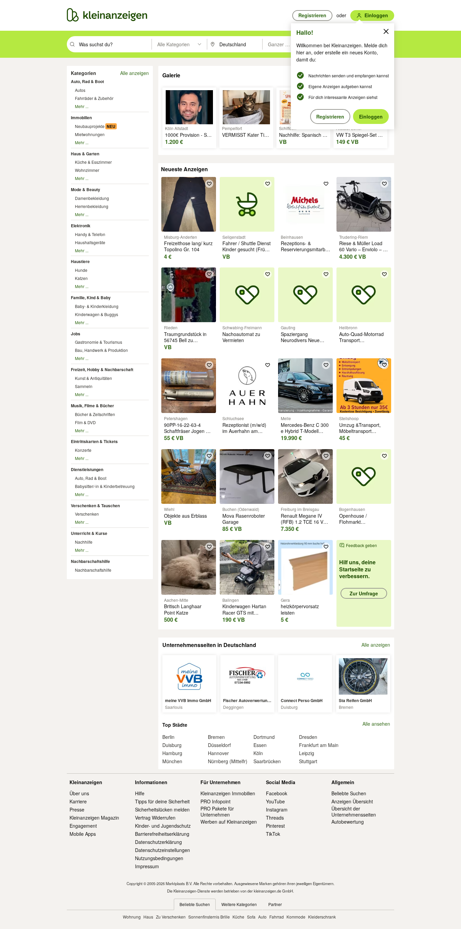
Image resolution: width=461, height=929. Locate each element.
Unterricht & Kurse (89, 533)
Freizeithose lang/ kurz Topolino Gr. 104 (188, 246)
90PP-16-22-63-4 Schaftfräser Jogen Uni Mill (188, 430)
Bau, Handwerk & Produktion (101, 350)
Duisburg (172, 745)
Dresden (308, 736)
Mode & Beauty (85, 189)
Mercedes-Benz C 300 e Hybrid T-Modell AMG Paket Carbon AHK (305, 434)
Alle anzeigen (134, 73)
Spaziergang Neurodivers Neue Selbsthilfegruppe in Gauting (302, 343)
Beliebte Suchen (348, 793)
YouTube (275, 801)
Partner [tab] (275, 904)
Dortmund (264, 736)
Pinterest (275, 825)
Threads (275, 817)
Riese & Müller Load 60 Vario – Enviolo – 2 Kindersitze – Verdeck (362, 249)
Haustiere (80, 261)
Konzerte (83, 450)
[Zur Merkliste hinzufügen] (209, 184)
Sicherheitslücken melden (162, 809)
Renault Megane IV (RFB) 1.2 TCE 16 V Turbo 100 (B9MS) (302, 521)
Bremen (216, 736)
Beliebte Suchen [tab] (195, 904)
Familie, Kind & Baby (91, 297)
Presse (77, 809)
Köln (258, 753)
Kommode (296, 917)
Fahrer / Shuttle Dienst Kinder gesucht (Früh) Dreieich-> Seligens (246, 249)
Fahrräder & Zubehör (94, 98)
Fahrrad (276, 917)
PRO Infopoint (215, 801)
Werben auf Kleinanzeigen (228, 821)
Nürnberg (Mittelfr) (227, 761)
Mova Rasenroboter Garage (243, 518)
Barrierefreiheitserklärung (162, 833)
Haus (148, 917)
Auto (262, 917)
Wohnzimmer (87, 170)
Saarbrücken (267, 761)
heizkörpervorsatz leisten (300, 609)
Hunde (81, 270)
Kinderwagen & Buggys (96, 314)
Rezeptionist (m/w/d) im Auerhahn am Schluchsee (244, 430)
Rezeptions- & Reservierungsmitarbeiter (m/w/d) (308, 249)
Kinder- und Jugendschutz (163, 825)
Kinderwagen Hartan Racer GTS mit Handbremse (244, 612)
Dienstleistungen (87, 469)
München (172, 761)
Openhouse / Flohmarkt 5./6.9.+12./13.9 (356, 521)
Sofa (251, 917)
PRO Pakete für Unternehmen (217, 811)
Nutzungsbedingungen (159, 858)
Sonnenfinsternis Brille (209, 917)
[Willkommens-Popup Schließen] (386, 31)
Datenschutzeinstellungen (162, 850)
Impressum (147, 866)
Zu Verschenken (171, 917)
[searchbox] (115, 44)
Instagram (277, 809)
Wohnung (132, 917)
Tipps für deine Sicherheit (162, 801)
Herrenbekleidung (91, 206)
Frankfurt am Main (318, 745)
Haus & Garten (85, 154)
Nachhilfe (83, 542)
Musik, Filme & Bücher (92, 406)
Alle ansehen (376, 724)
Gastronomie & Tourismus (98, 342)
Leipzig (306, 753)
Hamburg (172, 753)
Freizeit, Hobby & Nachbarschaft (102, 369)
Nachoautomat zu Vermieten (241, 337)
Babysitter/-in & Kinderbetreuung (105, 486)
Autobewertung (347, 821)
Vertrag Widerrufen (155, 817)
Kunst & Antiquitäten (93, 378)
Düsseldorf (219, 745)
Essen (260, 745)
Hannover (218, 753)
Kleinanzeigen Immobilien (227, 793)
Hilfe (139, 793)
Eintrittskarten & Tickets (94, 441)
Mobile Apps (83, 833)
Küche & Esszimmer (93, 162)
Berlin (168, 736)
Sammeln (83, 386)
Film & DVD (85, 422)
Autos (80, 90)
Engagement (83, 825)
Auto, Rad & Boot (87, 81)
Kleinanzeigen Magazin (94, 817)
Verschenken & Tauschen (95, 505)
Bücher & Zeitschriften (95, 414)
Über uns (79, 793)
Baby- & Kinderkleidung (96, 306)
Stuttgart (308, 761)
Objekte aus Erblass (185, 515)
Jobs (75, 334)
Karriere (78, 801)
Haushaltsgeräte (90, 242)
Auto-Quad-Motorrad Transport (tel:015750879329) (361, 340)
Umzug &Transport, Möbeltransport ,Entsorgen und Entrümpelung (360, 434)
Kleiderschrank (322, 917)
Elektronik (80, 226)
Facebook (276, 793)
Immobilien (81, 117)
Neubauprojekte (90, 126)
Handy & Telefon (90, 234)
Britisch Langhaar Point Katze (182, 609)
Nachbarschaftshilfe (90, 561)
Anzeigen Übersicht (352, 801)
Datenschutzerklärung (158, 841)
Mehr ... (81, 106)
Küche (238, 917)
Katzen (81, 278)
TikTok (273, 833)
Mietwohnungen (90, 134)
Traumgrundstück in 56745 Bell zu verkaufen (185, 340)
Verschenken (87, 514)
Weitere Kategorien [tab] (239, 904)
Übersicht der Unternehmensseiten (353, 811)
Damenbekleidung (92, 198)
